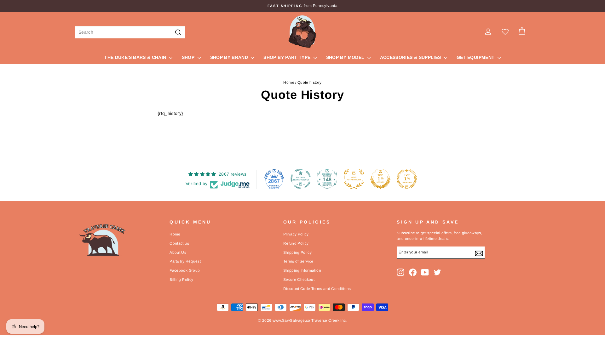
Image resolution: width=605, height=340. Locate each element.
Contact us (179, 243)
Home (288, 82)
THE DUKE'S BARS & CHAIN (135, 57)
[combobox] (130, 32)
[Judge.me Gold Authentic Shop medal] (354, 179)
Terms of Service (298, 261)
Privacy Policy (296, 234)
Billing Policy (181, 279)
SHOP (189, 57)
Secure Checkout (298, 279)
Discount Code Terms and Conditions (317, 288)
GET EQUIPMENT (476, 57)
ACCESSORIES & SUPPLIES (411, 57)
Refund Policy (296, 243)
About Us (178, 252)
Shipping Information (302, 270)
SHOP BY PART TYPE (287, 57)
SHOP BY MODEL (346, 57)
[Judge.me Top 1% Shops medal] (380, 179)
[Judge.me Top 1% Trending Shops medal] (407, 179)
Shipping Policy (297, 252)
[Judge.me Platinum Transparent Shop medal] (301, 179)
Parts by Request (185, 261)
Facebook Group (185, 270)
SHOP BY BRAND (230, 57)
